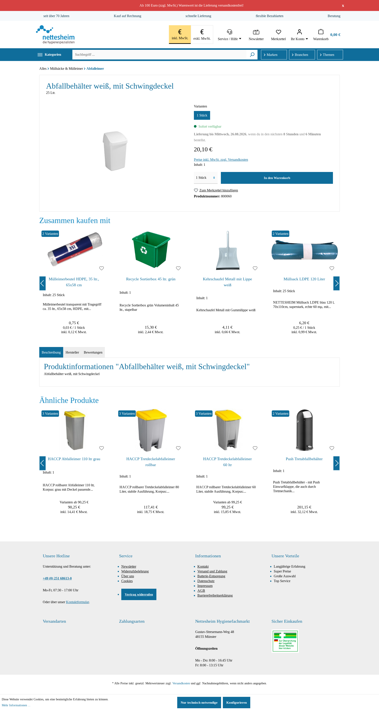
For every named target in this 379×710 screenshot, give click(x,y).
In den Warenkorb (277, 178)
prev (42, 283)
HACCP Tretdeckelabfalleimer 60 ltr (227, 462)
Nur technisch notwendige (199, 702)
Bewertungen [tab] (93, 352)
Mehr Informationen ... (16, 705)
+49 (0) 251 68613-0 (57, 578)
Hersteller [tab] (72, 352)
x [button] (343, 5)
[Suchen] (252, 54)
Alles (42, 68)
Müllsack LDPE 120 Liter (304, 279)
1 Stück (202, 115)
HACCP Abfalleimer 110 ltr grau (74, 459)
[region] (189, 283)
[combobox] (159, 54)
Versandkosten (181, 683)
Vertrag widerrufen (139, 594)
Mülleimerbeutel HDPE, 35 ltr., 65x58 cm (74, 282)
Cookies (127, 581)
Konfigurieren (236, 702)
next (336, 283)
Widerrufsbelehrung (135, 571)
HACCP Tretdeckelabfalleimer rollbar (150, 462)
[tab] (51, 352)
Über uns (127, 576)
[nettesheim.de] (55, 34)
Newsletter (128, 566)
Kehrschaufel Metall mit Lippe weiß (227, 282)
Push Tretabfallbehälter (304, 459)
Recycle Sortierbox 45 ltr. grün (150, 279)
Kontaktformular (77, 602)
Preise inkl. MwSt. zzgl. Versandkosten (221, 159)
